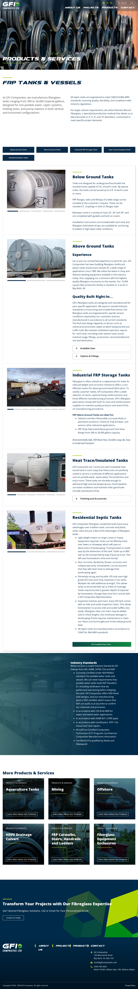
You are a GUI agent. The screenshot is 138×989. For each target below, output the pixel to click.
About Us (72, 8)
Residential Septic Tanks (18, 157)
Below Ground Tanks (18, 149)
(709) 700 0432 (100, 966)
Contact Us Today (13, 918)
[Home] (11, 5)
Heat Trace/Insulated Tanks (120, 149)
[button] (12, 211)
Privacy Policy (130, 985)
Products (110, 8)
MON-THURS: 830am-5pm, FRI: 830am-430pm (114, 969)
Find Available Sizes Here (101, 644)
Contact (128, 8)
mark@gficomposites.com (105, 962)
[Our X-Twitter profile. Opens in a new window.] (107, 3)
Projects (91, 8)
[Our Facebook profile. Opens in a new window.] (103, 3)
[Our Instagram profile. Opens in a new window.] (111, 3)
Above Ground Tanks (52, 149)
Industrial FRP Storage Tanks (85, 149)
